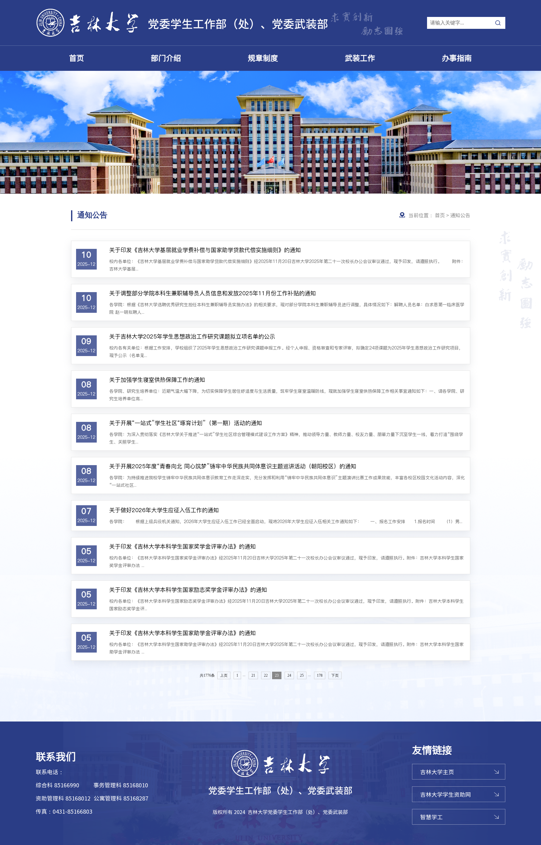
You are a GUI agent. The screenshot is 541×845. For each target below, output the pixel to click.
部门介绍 (166, 58)
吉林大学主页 (437, 772)
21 (253, 675)
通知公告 (460, 215)
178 (319, 675)
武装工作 (360, 58)
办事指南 (457, 58)
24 (289, 675)
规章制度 (263, 58)
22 (266, 675)
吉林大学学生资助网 (445, 794)
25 (302, 675)
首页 (76, 58)
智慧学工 (431, 817)
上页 (224, 675)
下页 (335, 675)
